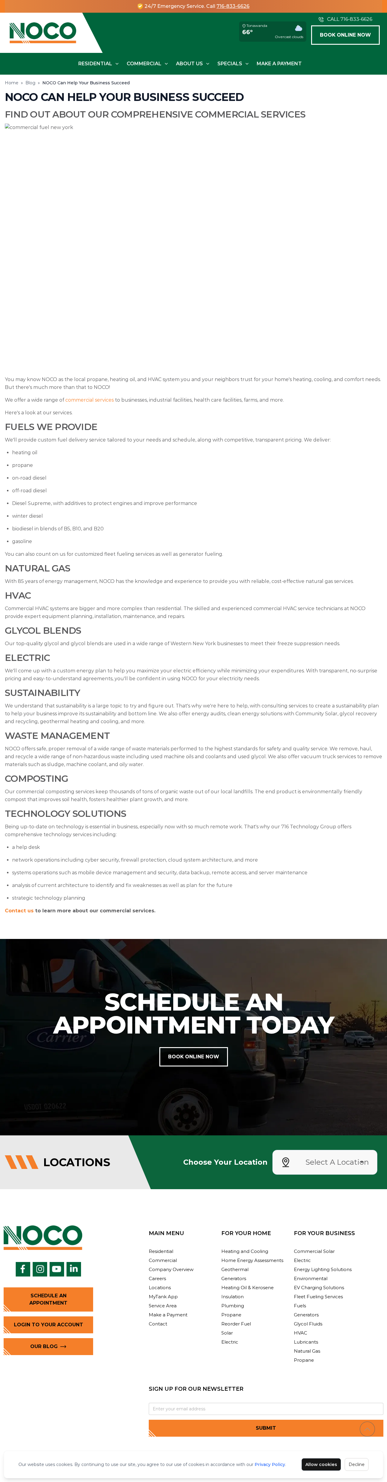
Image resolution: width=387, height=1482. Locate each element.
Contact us (19, 911)
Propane (231, 1315)
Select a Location (337, 1162)
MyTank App (163, 1296)
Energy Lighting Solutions (323, 1269)
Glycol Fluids (308, 1324)
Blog (30, 83)
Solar (227, 1333)
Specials (229, 63)
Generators (233, 1278)
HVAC (300, 1333)
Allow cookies (321, 1464)
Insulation (232, 1296)
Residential (95, 63)
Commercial (144, 63)
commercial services (89, 400)
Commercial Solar (314, 1251)
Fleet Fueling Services (318, 1296)
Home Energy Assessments (252, 1260)
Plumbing (232, 1306)
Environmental (310, 1278)
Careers (157, 1278)
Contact (158, 1324)
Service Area (163, 1306)
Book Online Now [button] (345, 35)
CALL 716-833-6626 (349, 19)
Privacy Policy (270, 1464)
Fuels (300, 1306)
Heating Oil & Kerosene (247, 1287)
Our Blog (44, 1346)
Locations (160, 1287)
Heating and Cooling (244, 1251)
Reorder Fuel (236, 1324)
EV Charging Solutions (319, 1287)
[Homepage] (43, 32)
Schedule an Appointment (48, 1299)
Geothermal (235, 1269)
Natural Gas (307, 1351)
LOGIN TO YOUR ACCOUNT (48, 1325)
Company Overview (171, 1269)
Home (11, 83)
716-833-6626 (232, 6)
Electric (229, 1342)
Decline (357, 1464)
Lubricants (306, 1342)
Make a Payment (279, 63)
